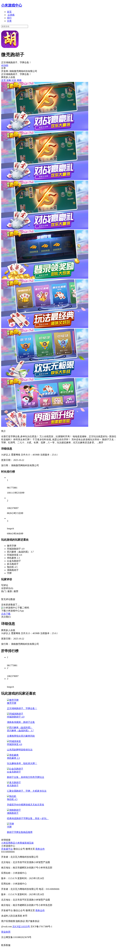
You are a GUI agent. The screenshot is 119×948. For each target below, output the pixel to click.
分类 (9, 21)
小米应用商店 (8, 843)
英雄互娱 (29, 843)
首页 (9, 12)
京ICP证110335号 (21, 926)
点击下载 (5, 614)
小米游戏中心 (11, 5)
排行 (9, 18)
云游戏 (11, 15)
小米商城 (19, 843)
